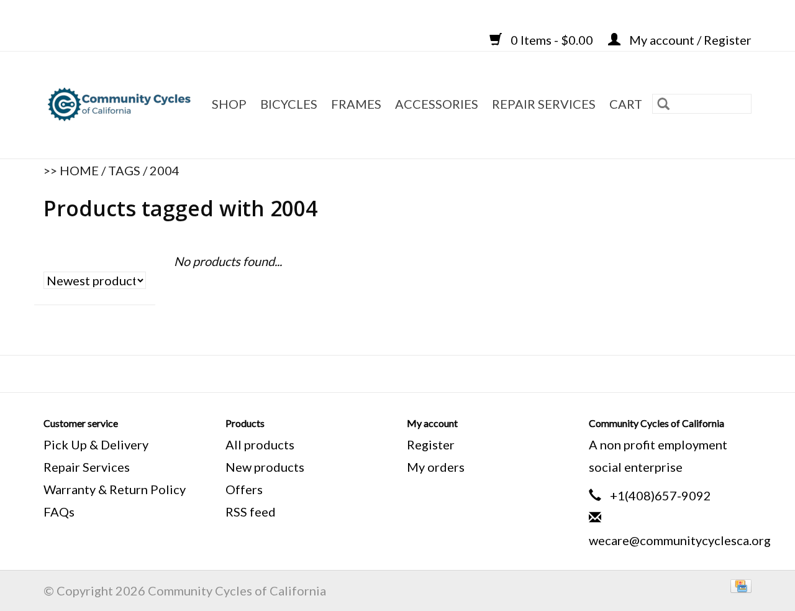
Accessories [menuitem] (436, 103)
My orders (436, 466)
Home (79, 170)
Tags (124, 170)
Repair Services (86, 466)
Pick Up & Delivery (95, 444)
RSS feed (250, 511)
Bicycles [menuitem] (288, 103)
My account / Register (689, 39)
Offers (244, 489)
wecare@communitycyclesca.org (680, 540)
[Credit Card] (739, 584)
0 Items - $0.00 (552, 39)
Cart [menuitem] (625, 103)
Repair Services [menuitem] (544, 103)
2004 (164, 170)
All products (259, 444)
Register (431, 444)
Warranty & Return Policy (114, 489)
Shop (229, 103)
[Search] (663, 104)
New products (264, 466)
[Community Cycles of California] (120, 105)
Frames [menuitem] (356, 103)
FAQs (59, 511)
